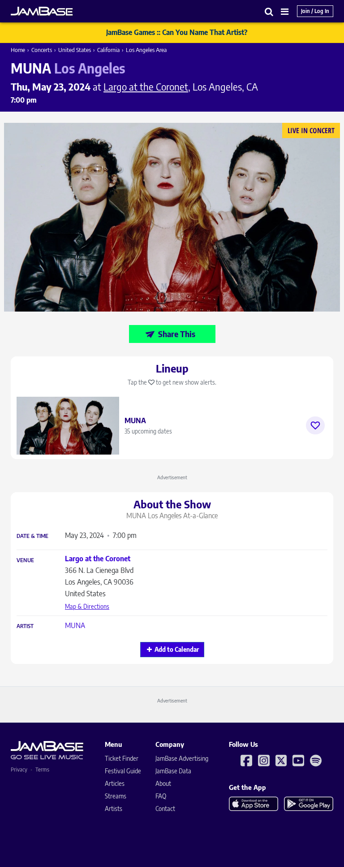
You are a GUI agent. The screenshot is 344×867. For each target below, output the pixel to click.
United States (74, 49)
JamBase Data (173, 771)
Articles (115, 783)
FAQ (160, 796)
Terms (42, 769)
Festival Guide (123, 771)
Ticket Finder (121, 758)
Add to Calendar (177, 649)
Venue (25, 560)
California (108, 49)
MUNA (75, 625)
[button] (269, 11)
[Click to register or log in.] (315, 425)
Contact (165, 808)
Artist (25, 626)
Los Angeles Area (146, 49)
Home (18, 49)
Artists (113, 808)
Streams (115, 796)
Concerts (41, 49)
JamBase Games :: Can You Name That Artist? (176, 32)
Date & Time (32, 536)
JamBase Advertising (181, 758)
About (163, 783)
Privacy (19, 769)
